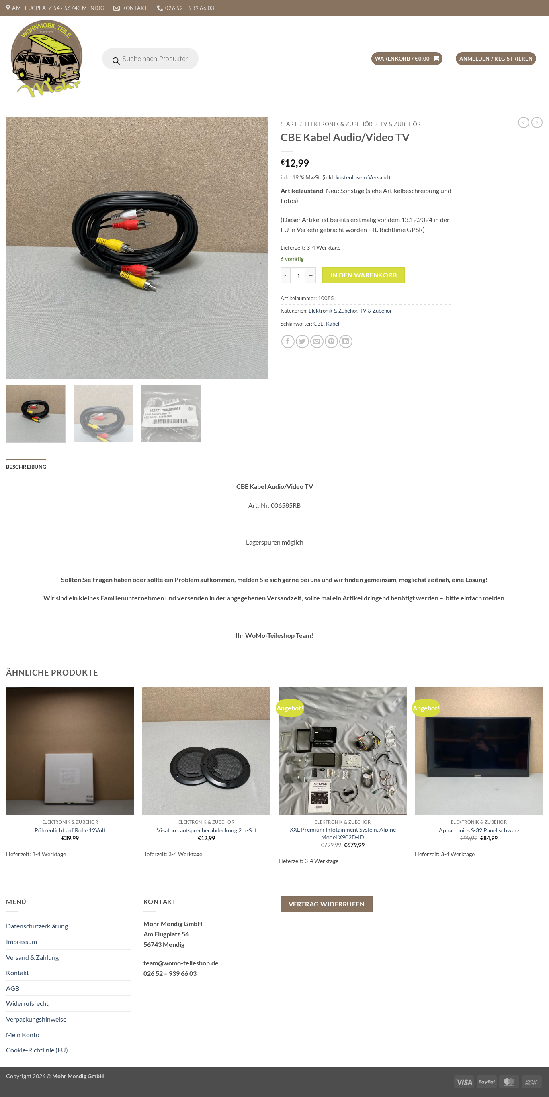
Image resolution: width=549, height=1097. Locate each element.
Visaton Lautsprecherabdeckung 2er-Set (206, 830)
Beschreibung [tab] (26, 467)
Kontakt (17, 972)
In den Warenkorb (363, 275)
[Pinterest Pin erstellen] (331, 341)
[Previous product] (537, 122)
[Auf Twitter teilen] (302, 341)
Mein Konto (22, 1034)
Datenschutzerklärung (37, 926)
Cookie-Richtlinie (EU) (37, 1050)
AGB (12, 988)
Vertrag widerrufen (327, 904)
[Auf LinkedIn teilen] (345, 341)
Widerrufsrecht (27, 1003)
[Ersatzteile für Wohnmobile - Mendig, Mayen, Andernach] (47, 58)
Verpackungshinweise (36, 1019)
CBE (318, 323)
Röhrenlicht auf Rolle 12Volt (70, 830)
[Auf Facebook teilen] (288, 341)
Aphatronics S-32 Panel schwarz (479, 830)
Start (289, 124)
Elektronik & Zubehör (339, 124)
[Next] (253, 248)
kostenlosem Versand (362, 177)
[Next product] (523, 122)
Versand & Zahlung (32, 957)
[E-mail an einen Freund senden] (317, 341)
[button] (406, 58)
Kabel (332, 323)
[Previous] (21, 248)
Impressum (21, 941)
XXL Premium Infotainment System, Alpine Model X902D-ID (343, 833)
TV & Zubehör (400, 124)
